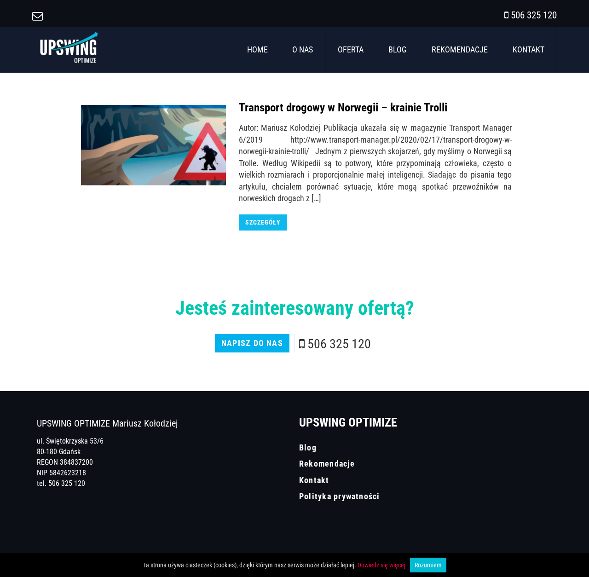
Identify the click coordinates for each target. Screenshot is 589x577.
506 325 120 (534, 14)
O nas (302, 49)
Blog (397, 49)
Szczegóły (263, 222)
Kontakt (528, 49)
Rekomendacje (460, 49)
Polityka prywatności (339, 496)
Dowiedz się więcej (381, 564)
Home (257, 49)
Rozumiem (428, 564)
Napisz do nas (252, 342)
